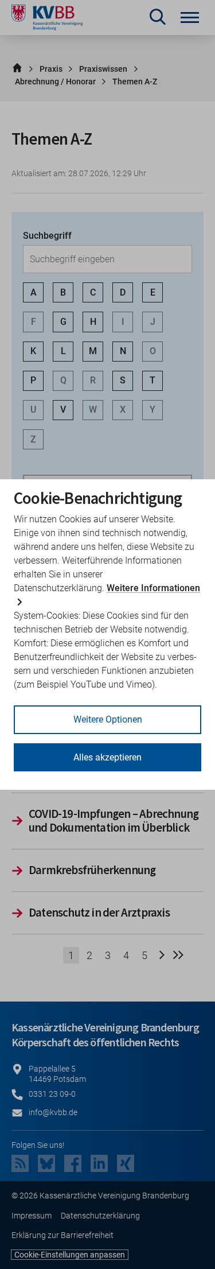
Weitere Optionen (107, 719)
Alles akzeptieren (107, 757)
